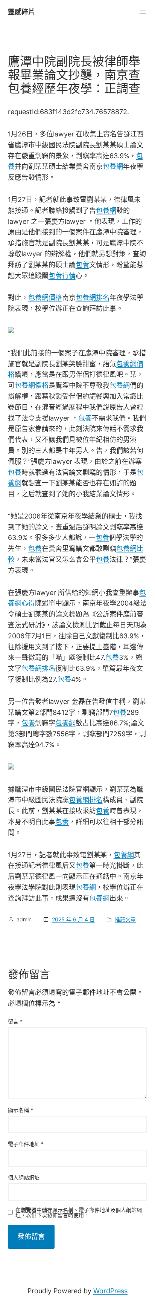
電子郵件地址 (26, 1144)
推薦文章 (125, 919)
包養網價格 (45, 297)
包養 (82, 265)
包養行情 (62, 276)
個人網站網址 (24, 1177)
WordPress (110, 1291)
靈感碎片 (21, 12)
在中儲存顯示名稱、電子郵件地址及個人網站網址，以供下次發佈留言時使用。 (78, 1212)
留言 (15, 1021)
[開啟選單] (142, 12)
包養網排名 (92, 297)
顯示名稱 (20, 1110)
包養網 (113, 166)
